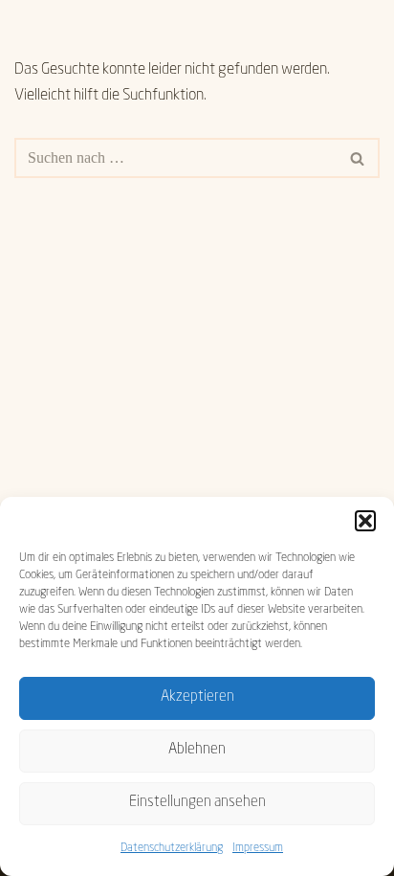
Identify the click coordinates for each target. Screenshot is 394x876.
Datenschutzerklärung (171, 848)
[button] (365, 520)
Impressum (257, 848)
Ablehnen (197, 750)
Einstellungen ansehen (197, 803)
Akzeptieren (197, 697)
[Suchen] (358, 158)
